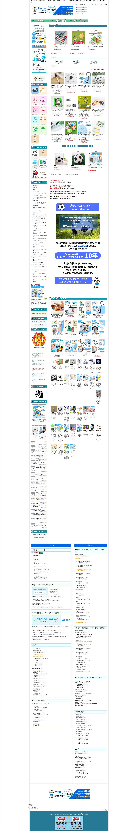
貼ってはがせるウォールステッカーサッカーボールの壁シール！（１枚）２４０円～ (71, 111)
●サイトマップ (36, 191)
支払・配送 (56, 814)
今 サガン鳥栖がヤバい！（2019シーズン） (38, 229)
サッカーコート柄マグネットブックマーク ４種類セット (84, 315)
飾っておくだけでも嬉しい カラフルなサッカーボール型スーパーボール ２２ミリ (39, 420)
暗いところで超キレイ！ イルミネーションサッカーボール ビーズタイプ (98, 368)
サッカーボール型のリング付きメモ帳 (60, 414)
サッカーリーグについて (38, 262)
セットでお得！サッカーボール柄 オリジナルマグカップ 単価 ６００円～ (92, 385)
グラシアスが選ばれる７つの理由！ (39, 257)
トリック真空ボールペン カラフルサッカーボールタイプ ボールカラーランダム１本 (79, 416)
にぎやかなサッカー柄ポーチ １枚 (85, 334)
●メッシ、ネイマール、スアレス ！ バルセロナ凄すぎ (39, 203)
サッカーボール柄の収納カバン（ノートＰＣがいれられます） (42, 435)
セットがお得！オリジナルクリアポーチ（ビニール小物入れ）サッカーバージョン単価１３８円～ (60, 436)
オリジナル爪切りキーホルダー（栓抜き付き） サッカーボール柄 (38, 505)
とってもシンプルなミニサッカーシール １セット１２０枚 (97, 354)
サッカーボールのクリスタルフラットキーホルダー (84, 86)
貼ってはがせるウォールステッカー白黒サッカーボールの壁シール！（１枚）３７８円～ (84, 111)
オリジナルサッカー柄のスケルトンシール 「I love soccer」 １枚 (38, 478)
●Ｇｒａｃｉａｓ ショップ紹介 (40, 193)
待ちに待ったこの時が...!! (38, 264)
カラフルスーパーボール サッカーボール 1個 (71, 136)
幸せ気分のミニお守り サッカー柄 (54, 452)
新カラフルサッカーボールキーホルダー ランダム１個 (79, 433)
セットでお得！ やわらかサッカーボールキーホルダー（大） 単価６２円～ (38, 515)
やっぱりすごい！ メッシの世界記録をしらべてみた (39, 253)
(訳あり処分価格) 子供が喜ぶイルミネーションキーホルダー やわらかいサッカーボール (73, 435)
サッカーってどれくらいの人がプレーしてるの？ (39, 250)
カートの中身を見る (39, 309)
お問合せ (78, 20)
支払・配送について (59, 20)
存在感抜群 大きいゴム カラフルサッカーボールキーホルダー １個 (57, 315)
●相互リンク (35, 205)
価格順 (98, 69)
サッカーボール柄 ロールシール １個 (70, 353)
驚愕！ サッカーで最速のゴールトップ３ (39, 247)
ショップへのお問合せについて (39, 217)
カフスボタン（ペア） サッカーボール (60, 382)
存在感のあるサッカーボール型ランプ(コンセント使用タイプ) (38, 451)
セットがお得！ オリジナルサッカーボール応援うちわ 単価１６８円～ (66, 434)
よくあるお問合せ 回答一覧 (39, 218)
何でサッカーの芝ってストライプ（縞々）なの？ (39, 260)
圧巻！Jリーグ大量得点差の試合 (40, 238)
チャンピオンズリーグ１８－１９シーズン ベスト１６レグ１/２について (39, 222)
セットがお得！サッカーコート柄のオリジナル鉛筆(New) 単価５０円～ (38, 525)
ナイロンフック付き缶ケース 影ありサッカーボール (38, 520)
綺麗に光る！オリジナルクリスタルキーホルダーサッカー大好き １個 (93, 368)
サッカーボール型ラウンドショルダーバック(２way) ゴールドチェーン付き (38, 457)
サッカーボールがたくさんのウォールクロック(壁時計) (35, 434)
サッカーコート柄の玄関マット (66, 366)
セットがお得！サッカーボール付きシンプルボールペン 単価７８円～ (38, 500)
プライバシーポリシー (78, 814)
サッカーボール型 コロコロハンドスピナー (53, 366)
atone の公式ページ (39, 639)
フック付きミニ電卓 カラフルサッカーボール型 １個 (92, 415)
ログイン (81, 7)
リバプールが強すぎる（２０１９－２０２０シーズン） (39, 241)
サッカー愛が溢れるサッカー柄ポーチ (70, 315)
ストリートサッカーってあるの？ (39, 267)
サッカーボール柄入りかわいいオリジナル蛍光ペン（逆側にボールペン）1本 (84, 136)
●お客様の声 (35, 200)
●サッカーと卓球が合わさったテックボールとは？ (40, 198)
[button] (82, 814)
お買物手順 (35, 213)
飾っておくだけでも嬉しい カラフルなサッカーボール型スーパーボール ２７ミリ (38, 494)
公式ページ (37, 604)
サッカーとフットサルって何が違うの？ (39, 277)
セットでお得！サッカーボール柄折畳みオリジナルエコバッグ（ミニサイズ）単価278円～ (54, 435)
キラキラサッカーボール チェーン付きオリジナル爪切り (54, 415)
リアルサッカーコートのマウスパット (60, 366)
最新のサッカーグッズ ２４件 (39, 215)
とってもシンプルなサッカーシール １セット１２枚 (84, 353)
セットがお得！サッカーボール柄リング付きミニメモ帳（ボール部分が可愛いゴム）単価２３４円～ (66, 417)
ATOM (41, 537)
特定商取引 (35, 185)
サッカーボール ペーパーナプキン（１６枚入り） (57, 111)
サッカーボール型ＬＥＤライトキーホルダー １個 (85, 383)
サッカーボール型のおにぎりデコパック (98, 135)
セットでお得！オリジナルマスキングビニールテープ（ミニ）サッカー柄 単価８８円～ (66, 455)
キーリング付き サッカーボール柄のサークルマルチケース (73, 368)
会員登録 (81, 9)
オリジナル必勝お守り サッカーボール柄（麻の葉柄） (70, 335)
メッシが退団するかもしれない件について (39, 270)
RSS (36, 537)
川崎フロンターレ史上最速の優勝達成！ (39, 280)
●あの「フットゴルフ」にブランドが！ (40, 208)
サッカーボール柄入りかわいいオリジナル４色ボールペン (60, 453)
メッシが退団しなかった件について (39, 274)
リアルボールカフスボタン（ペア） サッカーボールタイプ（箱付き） (38, 462)
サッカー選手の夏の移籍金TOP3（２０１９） (40, 236)
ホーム (40, 20)
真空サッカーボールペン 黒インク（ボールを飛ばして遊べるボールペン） (57, 87)
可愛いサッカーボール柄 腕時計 (92, 432)
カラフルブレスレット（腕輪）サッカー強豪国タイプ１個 (98, 111)
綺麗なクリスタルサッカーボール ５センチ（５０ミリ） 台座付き (39, 484)
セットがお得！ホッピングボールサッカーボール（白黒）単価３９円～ (73, 454)
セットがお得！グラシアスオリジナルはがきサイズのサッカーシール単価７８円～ (38, 301)
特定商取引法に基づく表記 (66, 814)
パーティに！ (59, 63)
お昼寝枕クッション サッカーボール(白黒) (54, 383)
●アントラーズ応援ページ (38, 211)
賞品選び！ (76, 63)
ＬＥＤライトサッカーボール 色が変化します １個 (86, 433)
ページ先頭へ (104, 810)
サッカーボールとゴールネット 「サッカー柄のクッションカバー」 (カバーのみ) (57, 136)
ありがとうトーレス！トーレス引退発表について (39, 233)
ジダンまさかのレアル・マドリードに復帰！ (39, 226)
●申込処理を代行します (38, 195)
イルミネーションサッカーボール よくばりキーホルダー (85, 367)
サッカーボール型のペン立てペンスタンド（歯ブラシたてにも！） (98, 400)
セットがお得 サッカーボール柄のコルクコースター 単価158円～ (98, 86)
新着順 (102, 69)
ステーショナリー (94, 63)
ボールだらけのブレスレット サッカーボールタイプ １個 (57, 335)
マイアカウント (81, 11)
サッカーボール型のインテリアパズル (79, 366)
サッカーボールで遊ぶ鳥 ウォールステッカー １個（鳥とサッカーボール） (73, 385)
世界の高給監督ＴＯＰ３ (38, 244)
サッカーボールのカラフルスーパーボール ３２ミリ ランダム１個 (38, 489)
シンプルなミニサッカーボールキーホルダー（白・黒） (97, 315)
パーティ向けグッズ (57, 24)
